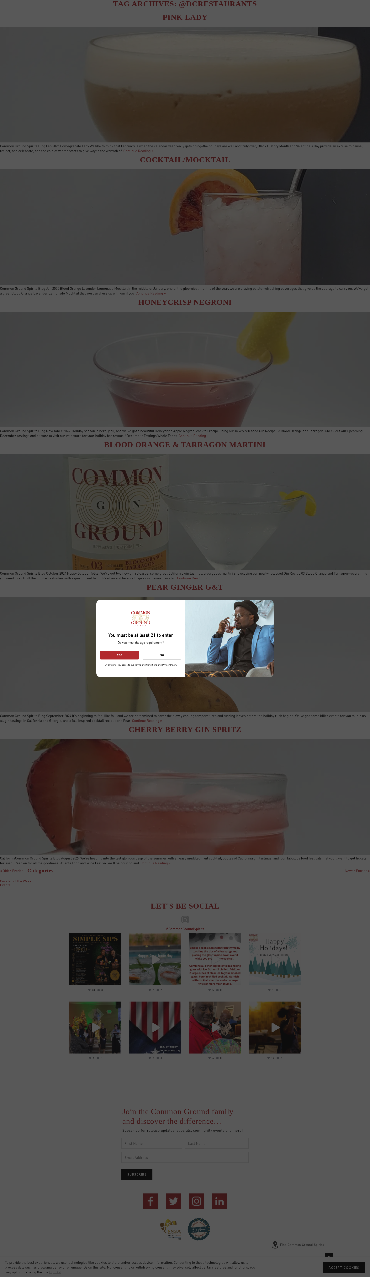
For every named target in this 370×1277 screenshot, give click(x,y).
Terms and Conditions (146, 664)
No (162, 655)
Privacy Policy (169, 664)
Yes (119, 655)
